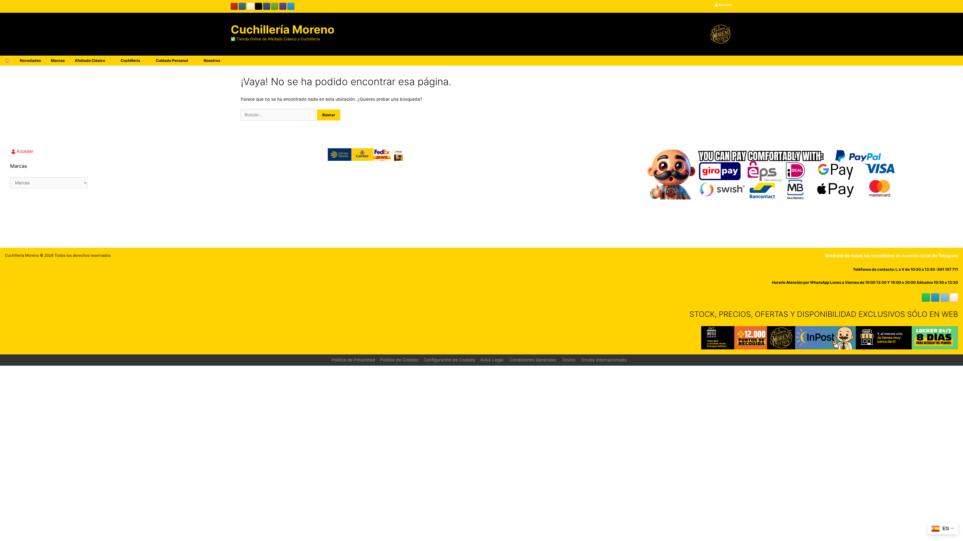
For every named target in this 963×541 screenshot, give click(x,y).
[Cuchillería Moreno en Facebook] (266, 6)
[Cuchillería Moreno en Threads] (250, 6)
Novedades (30, 60)
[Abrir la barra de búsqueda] (942, 61)
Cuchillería (130, 60)
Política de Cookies (399, 359)
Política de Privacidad (353, 359)
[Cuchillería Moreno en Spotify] (274, 6)
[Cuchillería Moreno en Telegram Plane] (290, 6)
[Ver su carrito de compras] (956, 61)
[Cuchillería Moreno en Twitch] (282, 6)
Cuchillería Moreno (283, 29)
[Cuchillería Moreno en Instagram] (242, 6)
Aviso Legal (491, 359)
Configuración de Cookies (449, 359)
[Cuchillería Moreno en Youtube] (234, 6)
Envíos (569, 359)
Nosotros (212, 60)
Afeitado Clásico (90, 60)
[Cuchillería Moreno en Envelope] (945, 297)
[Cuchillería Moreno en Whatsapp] (926, 297)
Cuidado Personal (172, 60)
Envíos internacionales (604, 359)
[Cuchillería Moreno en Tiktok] (258, 6)
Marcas (58, 60)
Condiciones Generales (533, 359)
